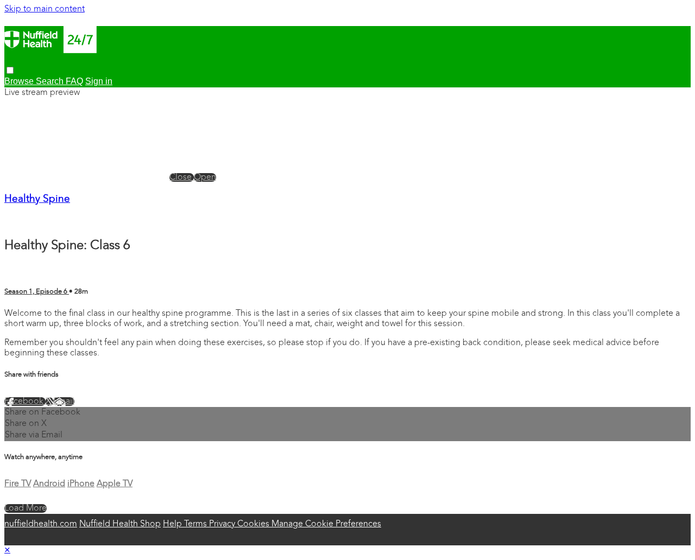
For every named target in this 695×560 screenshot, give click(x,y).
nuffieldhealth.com (40, 524)
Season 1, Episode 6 (36, 291)
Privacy (223, 524)
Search (51, 81)
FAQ (74, 81)
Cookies (254, 524)
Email (63, 401)
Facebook (25, 401)
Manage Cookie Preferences (326, 524)
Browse (20, 81)
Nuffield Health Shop (120, 524)
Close (181, 177)
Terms (196, 524)
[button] (10, 70)
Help (173, 524)
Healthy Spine (37, 199)
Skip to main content (44, 9)
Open (205, 177)
